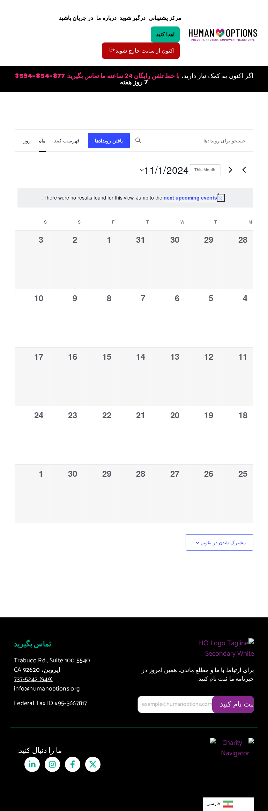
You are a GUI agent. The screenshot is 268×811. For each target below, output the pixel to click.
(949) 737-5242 (33, 679)
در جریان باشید (76, 18)
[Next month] (230, 170)
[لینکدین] (32, 764)
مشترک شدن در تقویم (223, 542)
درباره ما (106, 18)
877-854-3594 (40, 75)
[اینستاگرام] (52, 764)
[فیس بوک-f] (72, 764)
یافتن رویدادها (109, 140)
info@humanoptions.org (47, 689)
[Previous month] (244, 170)
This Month (204, 169)
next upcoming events (190, 197)
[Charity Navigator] (235, 755)
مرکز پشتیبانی (165, 18)
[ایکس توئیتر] (92, 764)
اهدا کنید (165, 34)
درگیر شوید (133, 18)
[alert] (135, 197)
